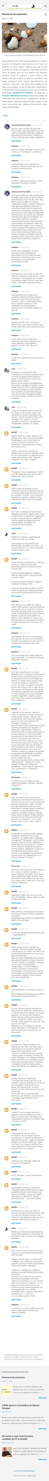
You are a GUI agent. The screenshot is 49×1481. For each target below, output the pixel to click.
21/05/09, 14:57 (23, 1207)
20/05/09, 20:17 (26, 866)
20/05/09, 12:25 (24, 652)
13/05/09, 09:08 (24, 319)
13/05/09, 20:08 (24, 354)
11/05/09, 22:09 (24, 161)
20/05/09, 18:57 (23, 830)
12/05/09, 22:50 (24, 291)
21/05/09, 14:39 (23, 1041)
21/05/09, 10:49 (23, 944)
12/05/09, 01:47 (24, 270)
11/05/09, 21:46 (37, 125)
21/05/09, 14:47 (23, 1109)
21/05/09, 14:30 (23, 986)
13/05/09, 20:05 (24, 335)
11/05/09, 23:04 (37, 192)
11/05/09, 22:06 (24, 146)
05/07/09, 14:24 (24, 1305)
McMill (14, 432)
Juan (13, 369)
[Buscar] (45, 6)
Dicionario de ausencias (13, 1377)
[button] (45, 14)
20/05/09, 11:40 (24, 633)
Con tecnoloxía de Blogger (24, 1471)
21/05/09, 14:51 (23, 1157)
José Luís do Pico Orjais (21, 125)
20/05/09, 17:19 (26, 777)
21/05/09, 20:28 (22, 1228)
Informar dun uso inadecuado (24, 1476)
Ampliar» (42, 1398)
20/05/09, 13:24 (23, 668)
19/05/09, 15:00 (23, 485)
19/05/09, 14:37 (23, 468)
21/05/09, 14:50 (23, 1130)
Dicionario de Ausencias (23, 93)
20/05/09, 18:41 (23, 794)
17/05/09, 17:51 (21, 369)
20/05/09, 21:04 (23, 908)
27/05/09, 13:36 (23, 1247)
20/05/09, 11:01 (24, 601)
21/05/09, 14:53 (23, 1172)
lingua (5, 115)
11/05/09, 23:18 (24, 247)
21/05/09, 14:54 (23, 1184)
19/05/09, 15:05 (23, 508)
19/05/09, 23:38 (22, 533)
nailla (13, 533)
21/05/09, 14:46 (23, 1075)
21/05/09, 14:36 (23, 1005)
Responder (16, 141)
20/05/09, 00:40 (23, 559)
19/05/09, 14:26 (23, 432)
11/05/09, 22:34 (24, 177)
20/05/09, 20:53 (23, 891)
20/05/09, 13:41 (23, 709)
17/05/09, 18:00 (21, 407)
